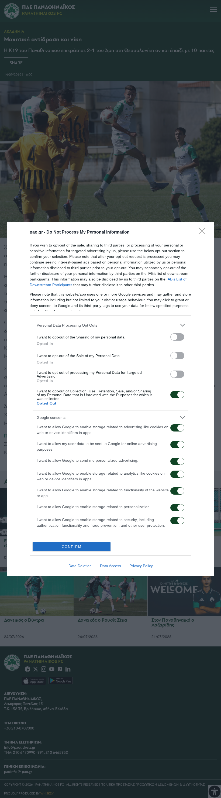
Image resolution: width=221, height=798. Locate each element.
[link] (204, 232)
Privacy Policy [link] (141, 566)
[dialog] (110, 399)
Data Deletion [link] (80, 566)
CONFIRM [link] (72, 547)
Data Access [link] (110, 566)
